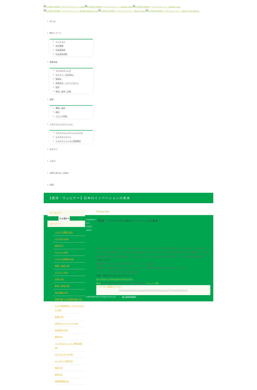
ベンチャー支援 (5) (64, 361)
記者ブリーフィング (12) (66, 323)
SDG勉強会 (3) (62, 381)
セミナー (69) (61, 252)
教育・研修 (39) (62, 286)
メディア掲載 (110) (64, 232)
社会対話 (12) (61, 330)
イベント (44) (61, 272)
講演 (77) (59, 246)
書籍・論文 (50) (62, 266)
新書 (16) (59, 317)
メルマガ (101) (62, 239)
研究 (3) (58, 374)
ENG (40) (59, 279)
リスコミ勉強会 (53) (64, 259)
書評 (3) (58, 368)
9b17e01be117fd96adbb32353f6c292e (114, 279)
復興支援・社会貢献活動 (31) (68, 299)
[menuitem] (131, 21)
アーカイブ (52, 218)
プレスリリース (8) (64, 354)
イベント (150, 283)
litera (98, 283)
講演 (157, 283)
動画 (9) (58, 337)
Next (107, 211)
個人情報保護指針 (129, 297)
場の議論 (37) (61, 292)
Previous (100, 211)
